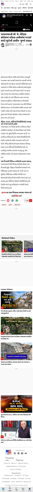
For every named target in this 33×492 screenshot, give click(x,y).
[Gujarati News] (2, 4)
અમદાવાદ (4, 205)
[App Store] (21, 460)
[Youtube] (8, 200)
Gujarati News (4, 11)
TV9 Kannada (5, 478)
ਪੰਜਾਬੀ (28, 1)
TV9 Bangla (13, 478)
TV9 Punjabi (20, 478)
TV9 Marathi (17, 475)
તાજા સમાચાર (7, 8)
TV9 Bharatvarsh (8, 475)
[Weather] (20, 4)
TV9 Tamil (27, 478)
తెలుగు (17, 1)
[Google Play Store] (11, 459)
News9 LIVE (19, 482)
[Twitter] (18, 453)
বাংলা (25, 1)
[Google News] (12, 200)
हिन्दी (2, 1)
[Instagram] (22, 453)
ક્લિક (17, 196)
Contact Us (7, 463)
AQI (23, 4)
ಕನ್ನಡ (12, 1)
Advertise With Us (23, 463)
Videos (11, 11)
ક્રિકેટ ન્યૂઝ (14, 8)
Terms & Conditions (15, 469)
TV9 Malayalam (6, 482)
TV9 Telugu (25, 475)
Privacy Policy (22, 466)
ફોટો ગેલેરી (30, 8)
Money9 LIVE (27, 482)
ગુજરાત (19, 8)
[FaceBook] (15, 453)
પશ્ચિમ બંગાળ (17, 205)
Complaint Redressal (11, 466)
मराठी (21, 1)
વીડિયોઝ (24, 8)
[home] (2, 7)
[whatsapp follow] (17, 200)
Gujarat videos (18, 11)
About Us (14, 463)
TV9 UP (13, 482)
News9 (6, 1)
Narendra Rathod (10, 43)
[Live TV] (26, 4)
